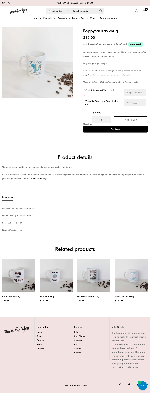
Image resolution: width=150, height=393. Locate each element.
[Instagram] (8, 3)
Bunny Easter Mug (124, 296)
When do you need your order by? (101, 103)
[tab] (7, 197)
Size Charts (79, 336)
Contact (40, 348)
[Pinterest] (120, 384)
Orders (77, 352)
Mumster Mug (47, 296)
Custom (40, 340)
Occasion (62, 18)
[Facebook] (3, 3)
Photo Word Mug (11, 296)
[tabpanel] (75, 219)
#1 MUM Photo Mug (88, 296)
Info (76, 332)
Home (35, 18)
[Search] (101, 11)
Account (77, 348)
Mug (92, 18)
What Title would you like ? (99, 90)
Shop (39, 336)
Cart (76, 344)
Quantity (96, 112)
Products (47, 18)
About (39, 344)
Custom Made (35, 178)
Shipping (78, 340)
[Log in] (136, 11)
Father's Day (78, 18)
